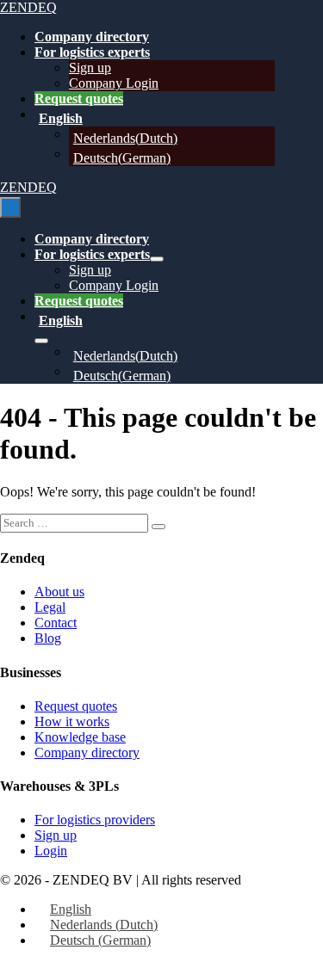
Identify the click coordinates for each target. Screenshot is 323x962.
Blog (47, 638)
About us (59, 591)
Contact (55, 622)
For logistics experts (92, 52)
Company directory (91, 36)
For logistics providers (94, 819)
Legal (49, 607)
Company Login (113, 83)
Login (50, 850)
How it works (71, 721)
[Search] (158, 526)
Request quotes (78, 98)
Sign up (90, 67)
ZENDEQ (28, 7)
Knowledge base (80, 737)
